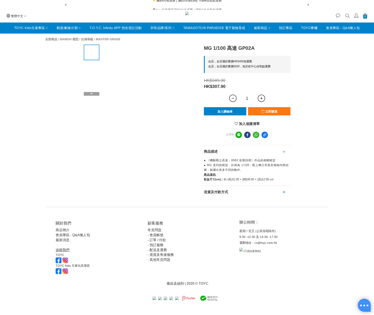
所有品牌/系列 (161, 28)
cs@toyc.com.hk (266, 242)
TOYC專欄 (309, 28)
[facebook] (247, 135)
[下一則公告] (308, 5)
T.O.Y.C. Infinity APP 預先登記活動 (116, 28)
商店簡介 (62, 230)
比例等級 (87, 39)
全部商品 (51, 39)
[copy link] (264, 135)
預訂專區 (285, 28)
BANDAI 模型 (69, 39)
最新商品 (260, 28)
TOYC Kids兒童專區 (29, 28)
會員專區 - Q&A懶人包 (343, 28)
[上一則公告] (66, 5)
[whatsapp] (256, 135)
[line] (238, 135)
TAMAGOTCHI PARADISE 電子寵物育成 (214, 28)
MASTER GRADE (108, 39)
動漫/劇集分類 (67, 28)
